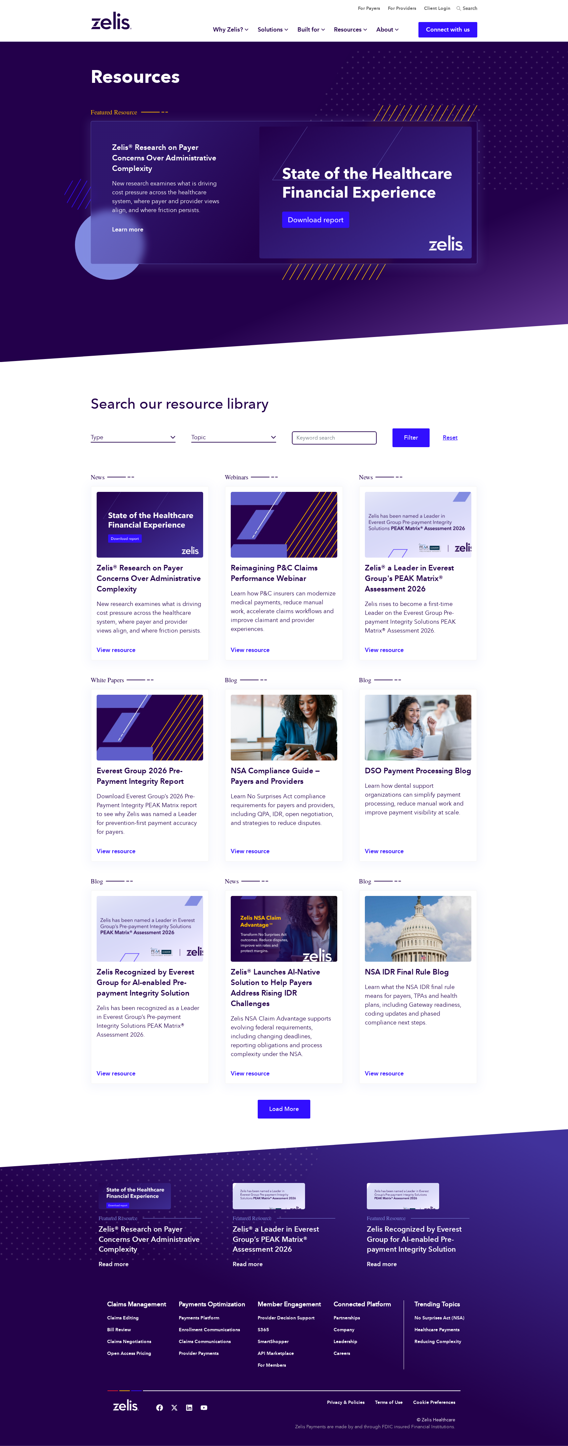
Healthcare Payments (437, 1330)
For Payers (369, 8)
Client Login (437, 8)
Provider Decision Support (286, 1318)
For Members (272, 1365)
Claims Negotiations (129, 1341)
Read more (114, 1264)
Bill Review (119, 1330)
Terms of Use (389, 1402)
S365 (263, 1330)
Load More (284, 1109)
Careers (342, 1353)
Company (344, 1330)
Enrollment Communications (209, 1330)
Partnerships (347, 1318)
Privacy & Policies (346, 1402)
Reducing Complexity (437, 1341)
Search (469, 8)
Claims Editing (123, 1318)
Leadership (345, 1341)
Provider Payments (199, 1353)
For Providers (402, 8)
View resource (116, 650)
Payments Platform (199, 1318)
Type (97, 437)
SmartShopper (273, 1341)
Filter (411, 437)
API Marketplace (276, 1353)
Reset (450, 437)
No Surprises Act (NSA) (439, 1318)
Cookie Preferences (434, 1402)
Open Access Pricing (129, 1353)
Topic (198, 437)
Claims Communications (205, 1341)
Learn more (127, 229)
